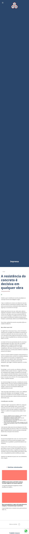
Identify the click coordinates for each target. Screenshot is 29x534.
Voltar (3, 271)
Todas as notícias (13, 524)
